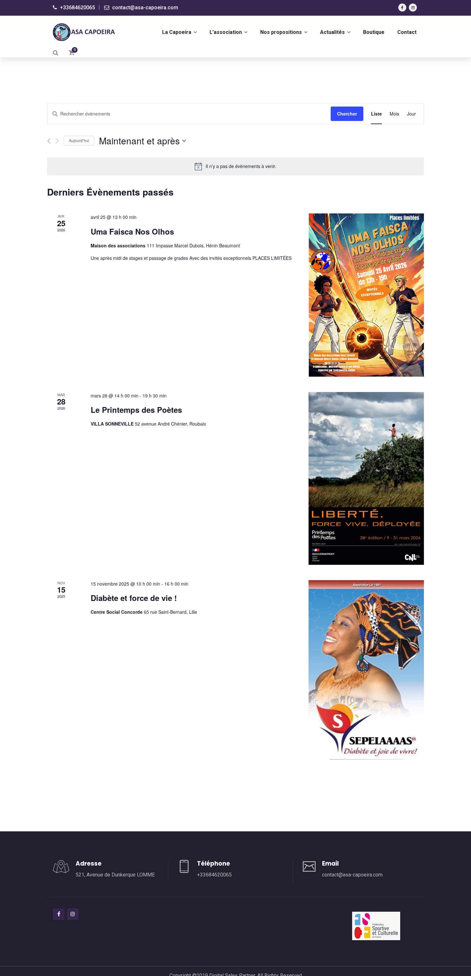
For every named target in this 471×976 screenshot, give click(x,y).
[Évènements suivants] (57, 141)
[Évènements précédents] (49, 141)
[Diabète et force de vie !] (366, 670)
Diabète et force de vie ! (134, 597)
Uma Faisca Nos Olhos (132, 231)
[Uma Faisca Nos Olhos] (366, 294)
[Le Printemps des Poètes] (366, 478)
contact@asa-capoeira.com (144, 7)
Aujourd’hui (79, 140)
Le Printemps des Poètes (136, 409)
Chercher (347, 113)
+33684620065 (77, 7)
